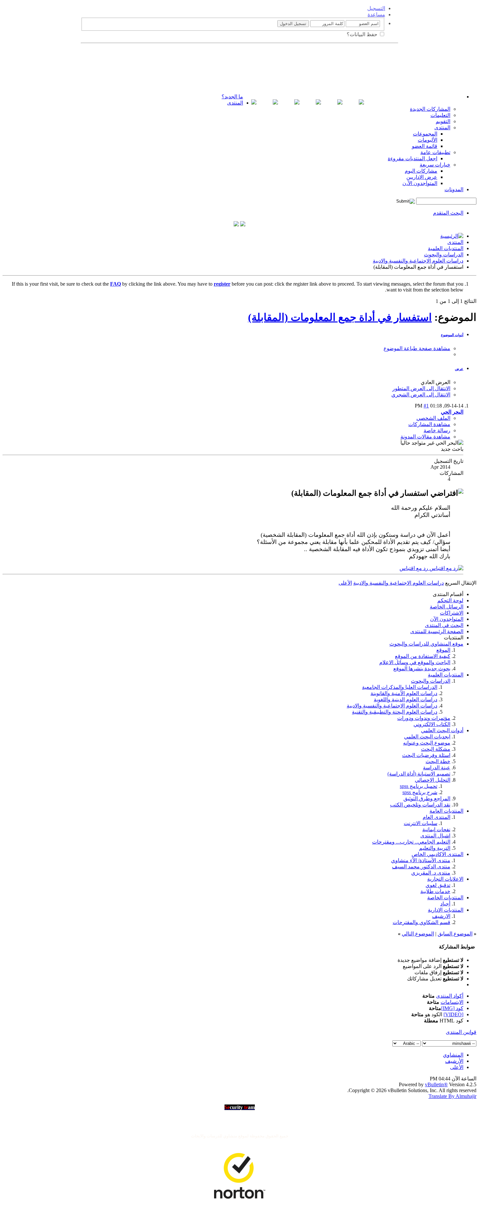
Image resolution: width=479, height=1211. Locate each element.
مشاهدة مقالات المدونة (425, 436)
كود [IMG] (452, 1008)
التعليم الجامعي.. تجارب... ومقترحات (411, 842)
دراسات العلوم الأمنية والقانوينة (403, 693)
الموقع (443, 650)
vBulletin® (436, 1084)
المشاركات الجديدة (430, 109)
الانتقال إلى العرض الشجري (420, 394)
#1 (426, 405)
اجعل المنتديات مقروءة (412, 158)
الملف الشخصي (433, 418)
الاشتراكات (451, 613)
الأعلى (345, 583)
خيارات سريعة (435, 164)
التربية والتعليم (434, 848)
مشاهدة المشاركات (429, 424)
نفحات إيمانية (436, 829)
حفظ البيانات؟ (363, 34)
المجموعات (425, 133)
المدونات (453, 189)
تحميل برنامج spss (418, 786)
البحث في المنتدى (444, 625)
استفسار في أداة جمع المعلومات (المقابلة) (340, 317)
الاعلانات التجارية (445, 879)
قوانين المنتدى (461, 1032)
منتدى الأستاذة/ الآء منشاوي (420, 860)
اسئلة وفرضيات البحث (426, 755)
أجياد (445, 903)
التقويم (443, 121)
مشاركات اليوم (421, 171)
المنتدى (235, 103)
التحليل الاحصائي (432, 780)
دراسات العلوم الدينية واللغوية (405, 699)
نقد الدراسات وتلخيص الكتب (420, 804)
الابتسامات (452, 1002)
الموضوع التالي (418, 933)
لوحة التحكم (450, 600)
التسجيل (376, 8)
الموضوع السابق (455, 933)
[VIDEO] (453, 1014)
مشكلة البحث (435, 749)
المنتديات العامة (446, 811)
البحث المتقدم (448, 213)
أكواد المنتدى (449, 996)
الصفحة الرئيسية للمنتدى (436, 631)
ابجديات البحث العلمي (427, 736)
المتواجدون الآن (446, 619)
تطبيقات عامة (435, 152)
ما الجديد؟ (232, 96)
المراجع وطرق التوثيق (426, 798)
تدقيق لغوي (438, 885)
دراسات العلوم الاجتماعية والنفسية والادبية (418, 261)
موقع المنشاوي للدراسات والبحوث (426, 644)
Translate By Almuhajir (452, 1096)
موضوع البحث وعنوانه (426, 743)
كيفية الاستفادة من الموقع (422, 656)
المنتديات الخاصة (445, 897)
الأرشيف (454, 1061)
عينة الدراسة (436, 767)
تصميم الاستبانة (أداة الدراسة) (418, 773)
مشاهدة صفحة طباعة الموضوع (417, 348)
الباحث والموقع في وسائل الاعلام (414, 662)
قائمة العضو (424, 146)
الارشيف (441, 916)
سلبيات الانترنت (420, 823)
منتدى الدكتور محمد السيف (421, 866)
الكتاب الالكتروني (432, 724)
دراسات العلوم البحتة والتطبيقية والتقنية (394, 712)
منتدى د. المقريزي (430, 873)
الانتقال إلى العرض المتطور (421, 388)
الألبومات (427, 140)
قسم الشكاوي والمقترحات (421, 922)
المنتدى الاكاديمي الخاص (437, 854)
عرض (459, 369)
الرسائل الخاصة (446, 606)
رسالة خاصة (437, 430)
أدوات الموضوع (452, 335)
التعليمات (440, 115)
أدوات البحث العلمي (442, 730)
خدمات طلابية (435, 891)
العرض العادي (435, 382)
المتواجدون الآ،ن (419, 183)
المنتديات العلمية (445, 248)
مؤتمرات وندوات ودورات (423, 718)
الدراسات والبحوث (443, 254)
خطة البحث (438, 761)
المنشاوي (453, 1055)
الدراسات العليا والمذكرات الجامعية (399, 687)
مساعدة (376, 14)
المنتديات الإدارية (445, 910)
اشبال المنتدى (435, 835)
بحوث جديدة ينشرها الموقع (421, 668)
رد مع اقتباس (414, 568)
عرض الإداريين (421, 177)
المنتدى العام (436, 817)
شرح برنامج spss (419, 792)
